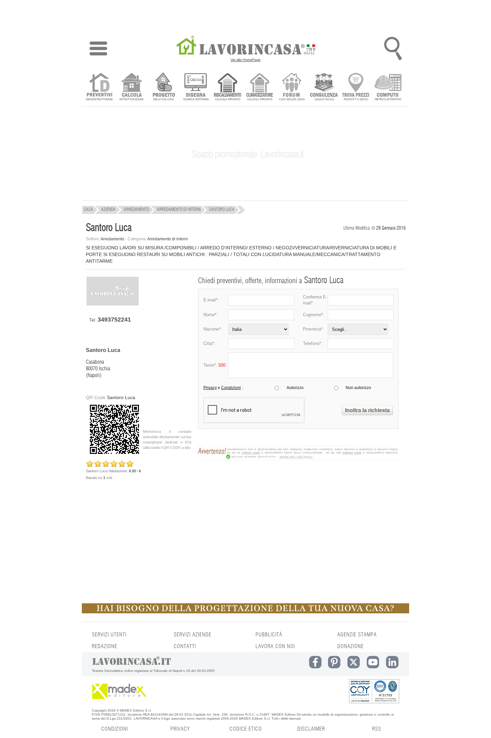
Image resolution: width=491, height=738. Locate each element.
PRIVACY (180, 729)
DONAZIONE (350, 646)
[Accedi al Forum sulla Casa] (291, 87)
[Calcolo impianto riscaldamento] (227, 87)
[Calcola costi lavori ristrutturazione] (131, 87)
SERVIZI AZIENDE (192, 634)
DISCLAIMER (311, 729)
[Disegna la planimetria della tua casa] (195, 87)
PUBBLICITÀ (269, 634)
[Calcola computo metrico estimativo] (387, 87)
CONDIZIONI (114, 729)
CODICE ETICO (245, 729)
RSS (376, 729)
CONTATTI (185, 646)
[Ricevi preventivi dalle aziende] (99, 87)
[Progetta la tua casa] (245, 612)
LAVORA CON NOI (275, 646)
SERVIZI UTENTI (109, 634)
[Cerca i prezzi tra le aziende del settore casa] (355, 87)
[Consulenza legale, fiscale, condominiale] (323, 87)
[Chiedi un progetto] (163, 87)
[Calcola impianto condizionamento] (259, 87)
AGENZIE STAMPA (357, 634)
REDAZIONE (104, 646)
